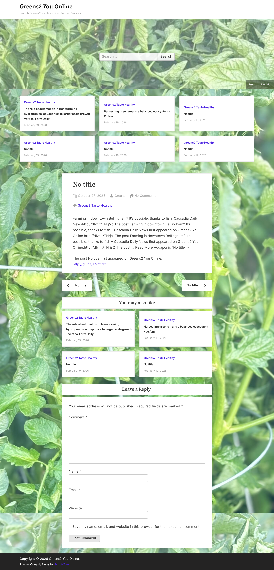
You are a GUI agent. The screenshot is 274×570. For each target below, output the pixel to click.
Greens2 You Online (46, 6)
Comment (78, 417)
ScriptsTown (62, 564)
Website (75, 508)
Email (74, 490)
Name (75, 471)
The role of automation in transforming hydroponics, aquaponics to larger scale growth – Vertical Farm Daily (58, 113)
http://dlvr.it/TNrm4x (89, 264)
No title (188, 113)
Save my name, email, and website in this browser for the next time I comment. (136, 527)
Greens (120, 195)
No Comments (145, 196)
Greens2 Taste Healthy (39, 102)
